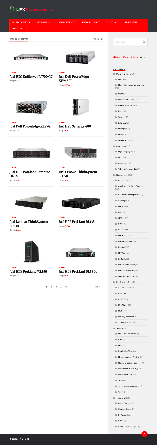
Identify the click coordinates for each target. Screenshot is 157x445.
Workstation (123, 140)
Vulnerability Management (129, 386)
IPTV (120, 157)
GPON (121, 218)
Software (122, 123)
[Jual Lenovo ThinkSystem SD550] (81, 153)
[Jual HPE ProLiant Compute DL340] (31, 153)
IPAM (120, 223)
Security (119, 328)
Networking (43, 22)
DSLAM (121, 206)
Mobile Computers (126, 99)
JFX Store (23, 438)
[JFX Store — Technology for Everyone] (78, 9)
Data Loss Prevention (127, 333)
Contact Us (18, 29)
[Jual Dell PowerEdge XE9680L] (81, 57)
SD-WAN (122, 253)
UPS (120, 134)
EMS (120, 212)
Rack (120, 111)
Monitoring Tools (125, 351)
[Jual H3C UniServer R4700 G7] (31, 57)
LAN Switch (123, 229)
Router (121, 247)
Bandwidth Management (128, 194)
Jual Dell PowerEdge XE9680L (74, 79)
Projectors (122, 163)
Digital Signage (124, 151)
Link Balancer (124, 235)
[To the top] (144, 434)
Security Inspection (126, 316)
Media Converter (125, 241)
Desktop (122, 79)
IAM (120, 339)
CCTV (121, 299)
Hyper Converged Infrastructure (131, 85)
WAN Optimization (126, 264)
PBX (120, 420)
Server (12, 72)
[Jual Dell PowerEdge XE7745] (31, 107)
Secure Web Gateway (127, 374)
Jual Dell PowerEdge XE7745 (30, 126)
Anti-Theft (122, 293)
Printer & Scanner (125, 105)
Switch (121, 259)
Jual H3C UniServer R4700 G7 (30, 77)
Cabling (121, 200)
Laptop (121, 93)
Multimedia (131, 22)
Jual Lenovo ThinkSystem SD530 (28, 224)
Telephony (112, 22)
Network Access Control (128, 357)
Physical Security (66, 22)
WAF (120, 392)
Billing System (124, 403)
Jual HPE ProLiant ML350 (28, 272)
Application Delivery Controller (131, 186)
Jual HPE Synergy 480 (75, 126)
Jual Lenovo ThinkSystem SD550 (78, 174)
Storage (121, 128)
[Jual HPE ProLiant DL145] (81, 202)
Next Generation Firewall (128, 363)
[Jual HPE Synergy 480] (81, 107)
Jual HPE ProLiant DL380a (78, 272)
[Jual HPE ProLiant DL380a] (81, 252)
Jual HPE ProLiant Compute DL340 (29, 174)
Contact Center (124, 409)
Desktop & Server (21, 22)
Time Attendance (125, 322)
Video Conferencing (126, 426)
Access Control (124, 287)
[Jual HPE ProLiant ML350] (31, 252)
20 (66, 287)
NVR (120, 311)
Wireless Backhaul (126, 270)
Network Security (91, 22)
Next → (98, 287)
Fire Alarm (122, 305)
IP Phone (122, 415)
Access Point (123, 180)
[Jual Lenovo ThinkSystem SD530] (31, 202)
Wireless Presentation (127, 169)
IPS (119, 345)
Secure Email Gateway (127, 368)
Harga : (12, 80)
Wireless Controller (126, 276)
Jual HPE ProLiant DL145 (77, 222)
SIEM (120, 380)
